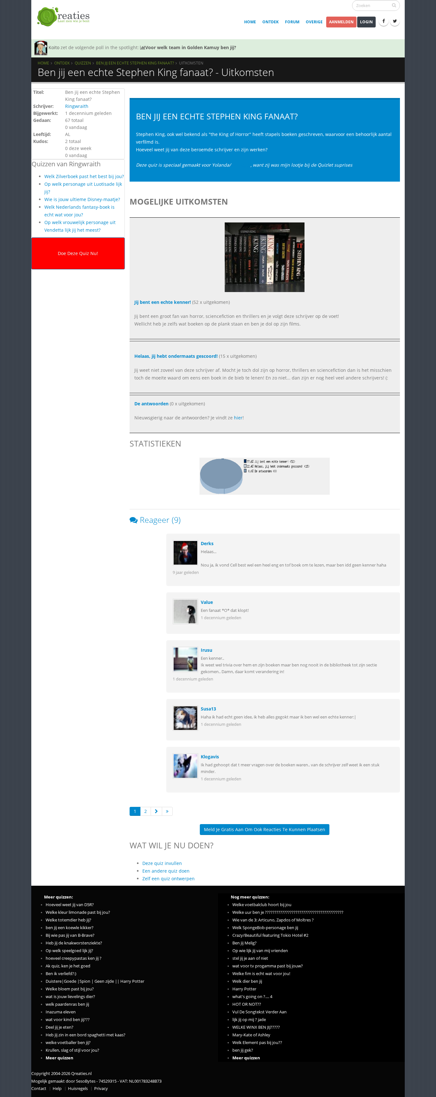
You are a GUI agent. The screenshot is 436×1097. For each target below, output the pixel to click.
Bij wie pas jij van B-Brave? (70, 935)
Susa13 (208, 709)
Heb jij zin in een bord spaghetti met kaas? (85, 1035)
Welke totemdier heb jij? (68, 920)
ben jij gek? (242, 1050)
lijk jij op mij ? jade (249, 1019)
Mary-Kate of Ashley (251, 1035)
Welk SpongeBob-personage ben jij (265, 927)
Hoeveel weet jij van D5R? (70, 904)
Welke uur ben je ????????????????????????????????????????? (287, 912)
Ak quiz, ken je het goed (68, 966)
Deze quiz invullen (162, 863)
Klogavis (210, 757)
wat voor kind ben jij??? (68, 1019)
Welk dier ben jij (247, 981)
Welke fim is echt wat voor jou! (261, 973)
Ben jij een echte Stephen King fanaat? (135, 62)
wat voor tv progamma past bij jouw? (267, 966)
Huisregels (78, 1088)
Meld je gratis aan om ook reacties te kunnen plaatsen (264, 829)
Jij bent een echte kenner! (162, 302)
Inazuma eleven (61, 1012)
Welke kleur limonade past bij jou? (78, 912)
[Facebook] (383, 21)
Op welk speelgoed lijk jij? (69, 950)
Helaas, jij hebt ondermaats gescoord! (176, 356)
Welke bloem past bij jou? (70, 989)
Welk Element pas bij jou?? (257, 1042)
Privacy (101, 1088)
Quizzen (83, 62)
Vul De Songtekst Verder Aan (259, 1012)
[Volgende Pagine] (156, 811)
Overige (314, 22)
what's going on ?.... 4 (252, 996)
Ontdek (270, 22)
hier (238, 418)
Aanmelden (341, 22)
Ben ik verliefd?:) (61, 973)
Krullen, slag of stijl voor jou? (72, 1050)
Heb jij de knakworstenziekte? (74, 943)
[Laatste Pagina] (167, 811)
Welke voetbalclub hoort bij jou (261, 904)
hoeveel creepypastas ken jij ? (73, 958)
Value (207, 602)
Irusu (206, 650)
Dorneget (241, 165)
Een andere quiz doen (166, 871)
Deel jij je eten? (59, 1027)
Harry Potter (244, 989)
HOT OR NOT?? (246, 1004)
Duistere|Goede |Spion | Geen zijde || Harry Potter (95, 981)
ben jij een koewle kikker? (70, 927)
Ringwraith (76, 106)
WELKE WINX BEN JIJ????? (256, 1027)
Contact (38, 1088)
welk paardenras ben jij (67, 1004)
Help (57, 1088)
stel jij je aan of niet (250, 958)
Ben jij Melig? (244, 943)
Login (366, 22)
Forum (292, 22)
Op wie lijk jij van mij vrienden (260, 950)
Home (250, 22)
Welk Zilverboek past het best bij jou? (84, 176)
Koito (54, 47)
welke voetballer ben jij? (68, 1042)
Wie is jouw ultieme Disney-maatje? (82, 199)
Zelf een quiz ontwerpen (168, 878)
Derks (207, 543)
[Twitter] (395, 21)
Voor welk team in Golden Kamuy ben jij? (190, 47)
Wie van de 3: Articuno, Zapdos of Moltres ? (273, 920)
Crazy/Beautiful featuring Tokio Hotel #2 (270, 935)
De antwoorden (151, 404)
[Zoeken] (394, 5)
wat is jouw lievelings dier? (70, 996)
